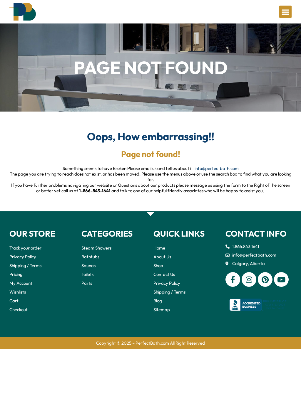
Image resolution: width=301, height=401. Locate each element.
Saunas (88, 265)
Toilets (87, 274)
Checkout (18, 309)
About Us (162, 257)
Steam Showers (96, 248)
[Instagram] (249, 279)
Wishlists (17, 292)
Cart (14, 301)
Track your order (25, 248)
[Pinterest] (265, 279)
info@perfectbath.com (217, 168)
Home (159, 248)
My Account (20, 283)
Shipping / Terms (25, 265)
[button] (285, 12)
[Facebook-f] (232, 279)
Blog (157, 301)
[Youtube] (281, 279)
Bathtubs (90, 257)
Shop (158, 265)
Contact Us (164, 274)
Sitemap (161, 309)
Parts (86, 283)
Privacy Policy (22, 257)
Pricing (16, 274)
